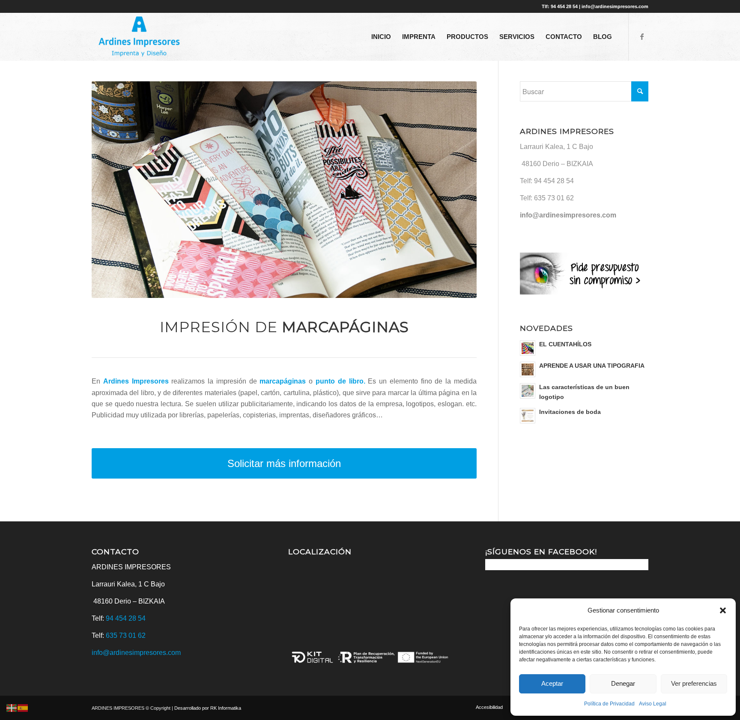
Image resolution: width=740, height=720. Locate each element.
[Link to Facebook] (642, 36)
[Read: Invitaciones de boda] (527, 415)
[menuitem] (381, 37)
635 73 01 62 (554, 198)
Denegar (623, 683)
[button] (723, 610)
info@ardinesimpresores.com (568, 215)
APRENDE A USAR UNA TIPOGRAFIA (592, 366)
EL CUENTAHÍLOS (565, 344)
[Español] (23, 707)
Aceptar (552, 683)
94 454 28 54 (554, 180)
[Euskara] (12, 707)
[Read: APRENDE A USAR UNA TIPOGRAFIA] (527, 369)
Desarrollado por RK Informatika (207, 708)
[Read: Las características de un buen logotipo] (527, 391)
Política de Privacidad (609, 704)
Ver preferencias (694, 683)
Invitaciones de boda (570, 412)
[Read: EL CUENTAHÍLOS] (527, 348)
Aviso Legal (652, 704)
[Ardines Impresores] (140, 37)
